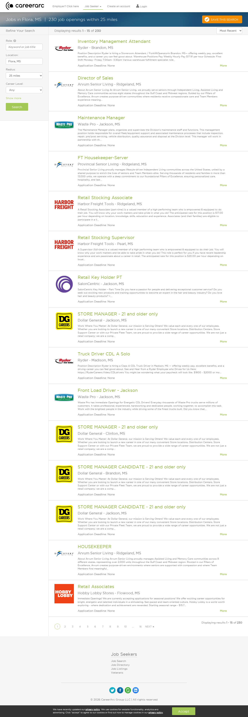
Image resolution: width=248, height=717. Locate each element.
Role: (9, 40)
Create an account (118, 6)
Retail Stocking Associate (105, 197)
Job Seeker (92, 6)
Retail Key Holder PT (100, 277)
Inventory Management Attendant (114, 41)
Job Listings (119, 668)
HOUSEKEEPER (94, 546)
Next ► (150, 626)
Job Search (118, 661)
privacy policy (92, 709)
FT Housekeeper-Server (103, 157)
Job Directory (120, 664)
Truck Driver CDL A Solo (104, 354)
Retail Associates (96, 586)
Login (143, 6)
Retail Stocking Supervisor (106, 237)
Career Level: (14, 83)
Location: (12, 55)
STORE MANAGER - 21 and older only (118, 314)
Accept (183, 711)
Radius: (11, 69)
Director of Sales (95, 78)
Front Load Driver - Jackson (108, 390)
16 (140, 626)
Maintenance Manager (101, 117)
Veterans (117, 672)
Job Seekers (124, 654)
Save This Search (224, 19)
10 (125, 626)
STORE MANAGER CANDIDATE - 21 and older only (132, 467)
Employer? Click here (66, 6)
